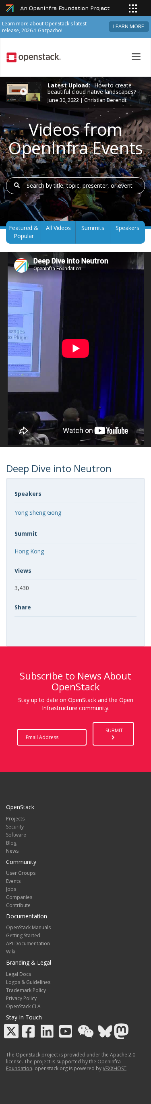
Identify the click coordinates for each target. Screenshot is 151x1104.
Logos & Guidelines (28, 982)
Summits (92, 228)
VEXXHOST (114, 1068)
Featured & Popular (23, 232)
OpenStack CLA (23, 1006)
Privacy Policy (21, 998)
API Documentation (28, 943)
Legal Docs (18, 974)
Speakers (127, 228)
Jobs (11, 889)
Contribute (18, 905)
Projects (15, 818)
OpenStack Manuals (28, 927)
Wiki (10, 951)
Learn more (128, 26)
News (12, 850)
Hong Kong (29, 551)
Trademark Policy (26, 990)
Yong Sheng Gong (37, 512)
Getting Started (23, 935)
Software (16, 834)
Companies (19, 897)
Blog (11, 842)
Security (15, 826)
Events (13, 881)
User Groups (20, 873)
